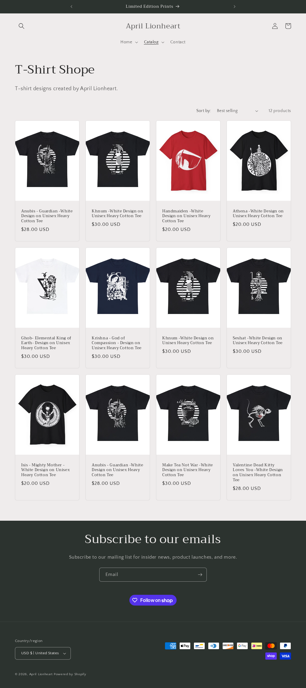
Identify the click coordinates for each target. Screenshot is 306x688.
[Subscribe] (199, 575)
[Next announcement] (234, 6)
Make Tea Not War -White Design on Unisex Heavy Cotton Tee (187, 470)
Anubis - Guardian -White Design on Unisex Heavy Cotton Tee (47, 216)
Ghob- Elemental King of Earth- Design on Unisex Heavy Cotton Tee (46, 343)
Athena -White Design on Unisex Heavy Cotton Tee (258, 214)
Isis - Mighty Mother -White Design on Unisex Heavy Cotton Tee (45, 470)
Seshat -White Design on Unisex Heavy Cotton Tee (258, 340)
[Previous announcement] (71, 6)
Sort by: (203, 110)
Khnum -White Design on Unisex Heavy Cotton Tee (117, 214)
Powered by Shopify (70, 674)
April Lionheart (41, 674)
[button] (21, 26)
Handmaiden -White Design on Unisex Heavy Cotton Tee (186, 216)
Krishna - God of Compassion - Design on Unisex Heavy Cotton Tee (117, 343)
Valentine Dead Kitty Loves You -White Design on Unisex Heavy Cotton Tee (258, 473)
